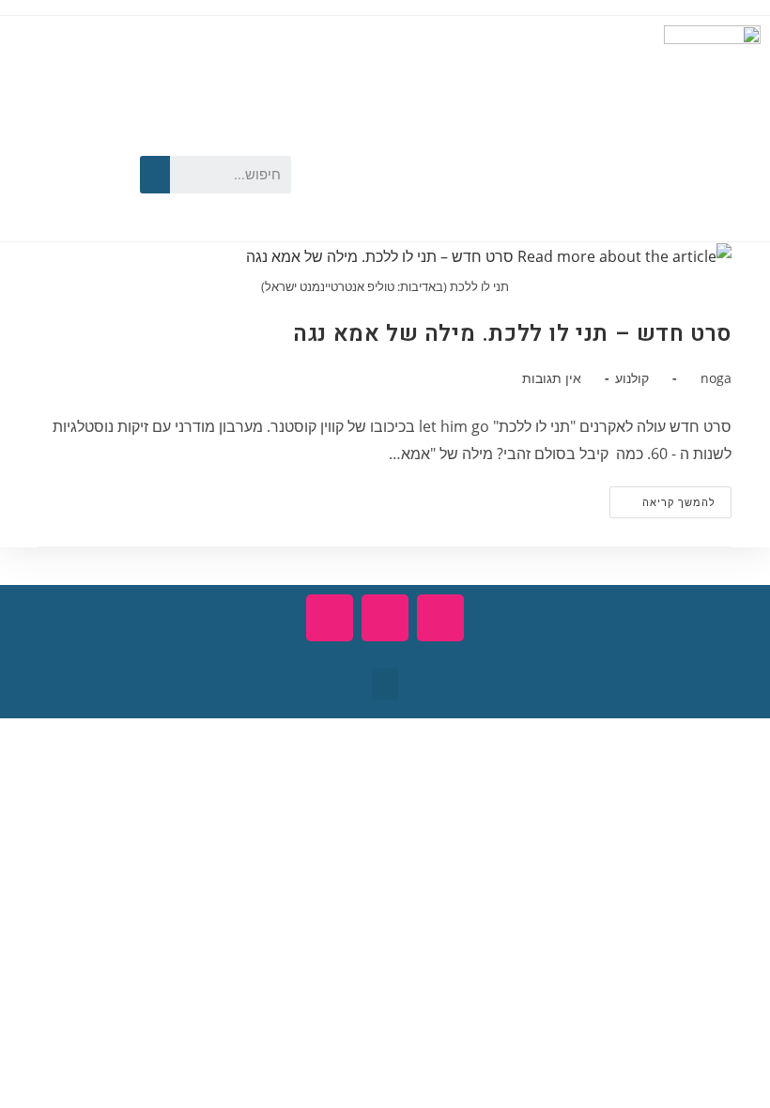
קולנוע (632, 378)
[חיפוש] (155, 174)
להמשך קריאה (662, 497)
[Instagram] (32, 200)
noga (716, 378)
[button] (385, 684)
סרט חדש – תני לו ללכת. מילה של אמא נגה (512, 333)
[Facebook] (86, 141)
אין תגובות (551, 378)
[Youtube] (32, 141)
